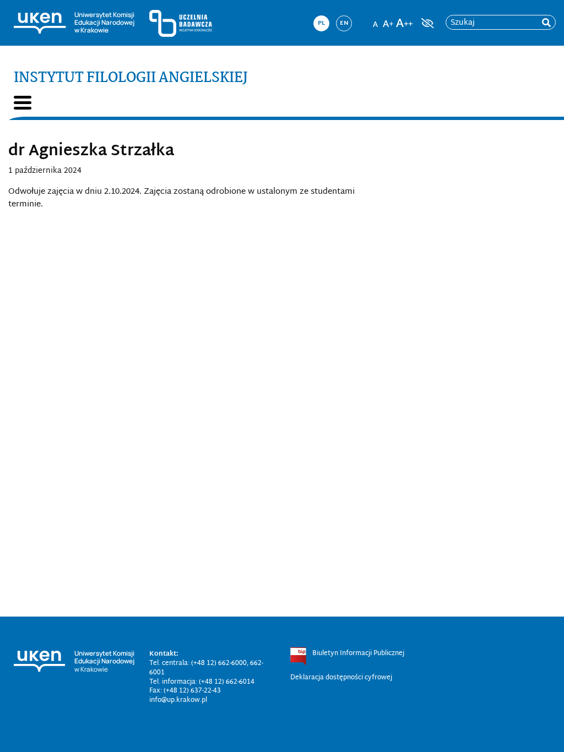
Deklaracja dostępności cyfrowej (341, 678)
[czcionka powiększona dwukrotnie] (404, 20)
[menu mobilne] (22, 102)
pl (321, 23)
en (344, 23)
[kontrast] (426, 23)
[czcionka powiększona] (388, 20)
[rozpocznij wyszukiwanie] (546, 22)
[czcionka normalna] (375, 20)
